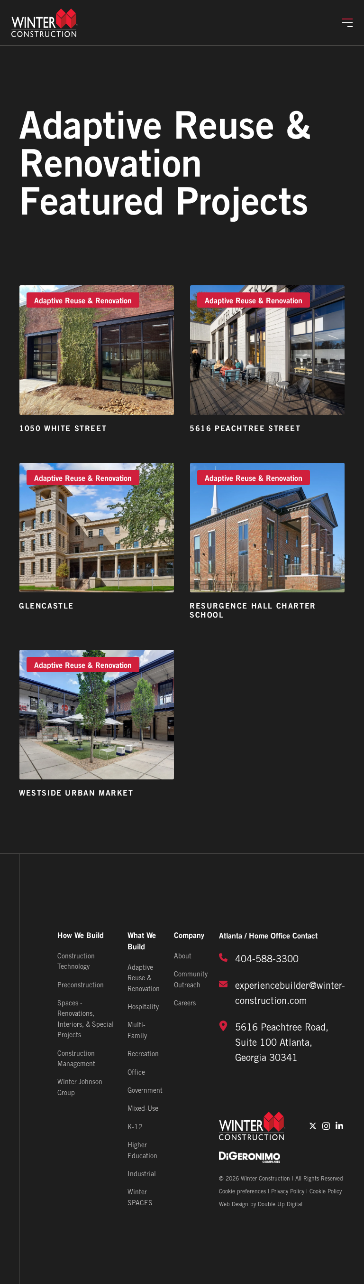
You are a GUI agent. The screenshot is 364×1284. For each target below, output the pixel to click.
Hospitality (143, 1007)
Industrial (141, 1175)
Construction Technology (76, 962)
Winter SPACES (140, 1198)
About (182, 957)
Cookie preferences (242, 1191)
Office (136, 1073)
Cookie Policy (325, 1191)
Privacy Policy (287, 1191)
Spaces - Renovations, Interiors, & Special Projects (85, 1020)
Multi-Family (137, 1030)
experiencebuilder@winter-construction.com (290, 994)
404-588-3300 (267, 960)
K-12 (135, 1128)
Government (145, 1091)
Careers (185, 1004)
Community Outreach (191, 980)
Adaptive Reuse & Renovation (143, 979)
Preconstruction (80, 986)
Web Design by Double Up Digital (260, 1204)
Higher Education (142, 1151)
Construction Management (76, 1059)
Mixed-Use (142, 1109)
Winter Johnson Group (79, 1087)
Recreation (143, 1054)
